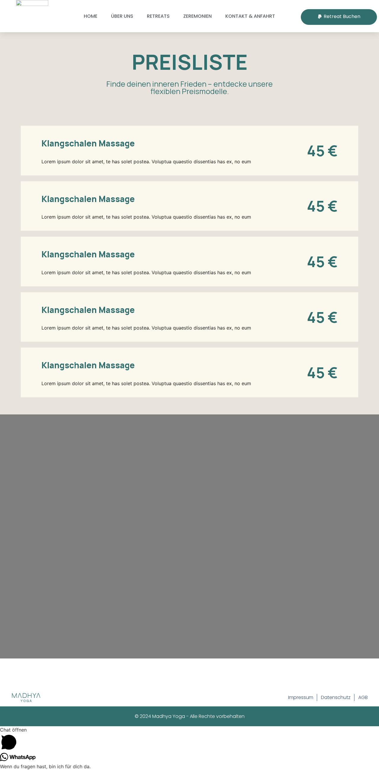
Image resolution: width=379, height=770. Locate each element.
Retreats (158, 16)
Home (90, 16)
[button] (339, 17)
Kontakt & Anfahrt (250, 16)
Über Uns (122, 16)
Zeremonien (197, 16)
